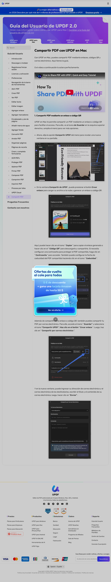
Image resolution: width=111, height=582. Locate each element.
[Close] (55, 319)
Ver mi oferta (54, 310)
